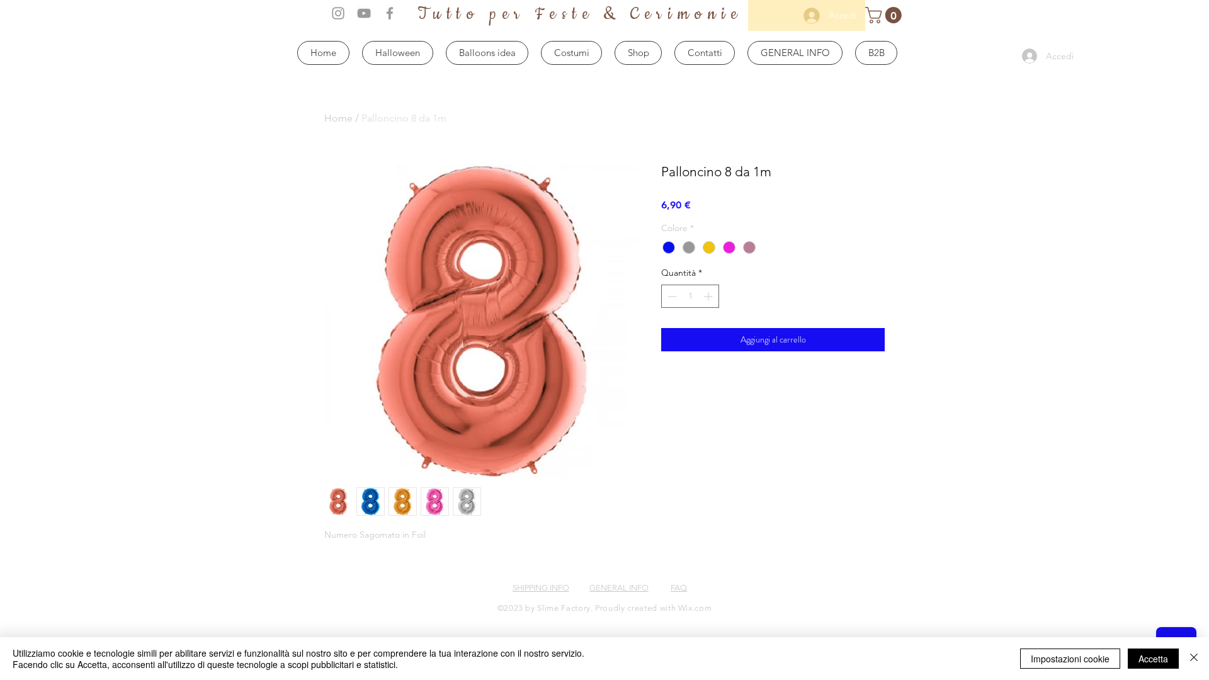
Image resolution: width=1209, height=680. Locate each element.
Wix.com (695, 608)
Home (338, 118)
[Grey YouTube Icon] (364, 13)
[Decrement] (671, 296)
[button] (885, 15)
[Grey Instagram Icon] (338, 13)
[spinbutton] (690, 296)
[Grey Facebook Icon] (390, 13)
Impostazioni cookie (1070, 658)
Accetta (1153, 658)
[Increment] (709, 296)
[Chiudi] (1193, 658)
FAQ (679, 587)
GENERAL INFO (619, 587)
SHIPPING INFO (541, 587)
